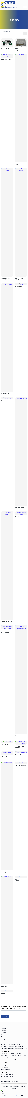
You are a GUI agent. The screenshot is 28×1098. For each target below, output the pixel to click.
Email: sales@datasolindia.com (8, 1079)
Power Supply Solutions (6, 621)
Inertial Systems (5, 872)
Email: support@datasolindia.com (9, 1081)
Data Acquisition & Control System (5, 631)
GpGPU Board (4, 744)
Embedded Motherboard (7, 48)
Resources (3, 1032)
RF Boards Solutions (20, 754)
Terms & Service (5, 1037)
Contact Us (4, 1035)
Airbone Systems (5, 393)
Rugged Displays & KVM (6, 59)
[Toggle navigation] (25, 7)
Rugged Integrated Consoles (5, 279)
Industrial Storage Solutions (5, 757)
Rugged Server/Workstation (20, 736)
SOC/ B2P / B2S (18, 286)
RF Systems (4, 400)
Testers (3, 993)
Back (25, 33)
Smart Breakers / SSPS (20, 765)
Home (2, 31)
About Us (3, 1028)
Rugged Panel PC (19, 164)
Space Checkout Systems (19, 880)
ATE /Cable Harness (19, 507)
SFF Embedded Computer (18, 49)
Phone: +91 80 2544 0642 (7, 1075)
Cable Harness (4, 986)
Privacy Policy (4, 1039)
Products (3, 1030)
